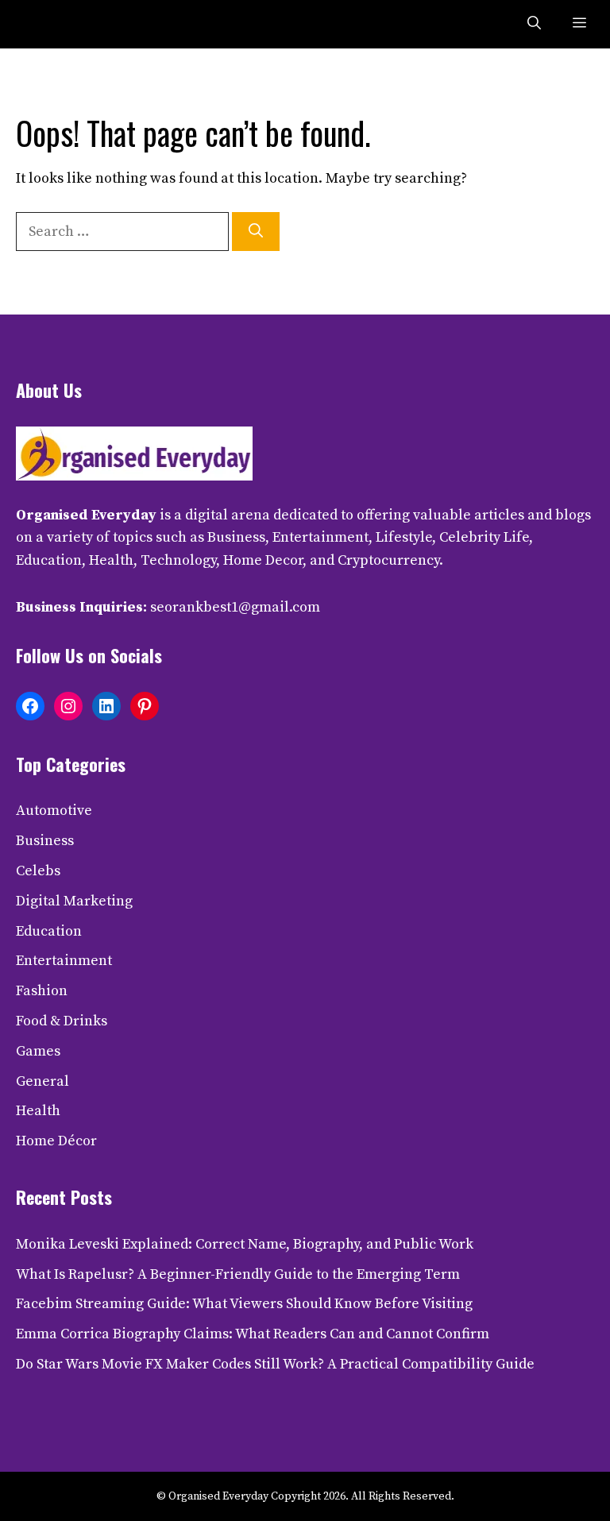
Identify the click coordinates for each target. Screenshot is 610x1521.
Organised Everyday (86, 515)
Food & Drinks (61, 1021)
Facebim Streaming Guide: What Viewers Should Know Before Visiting (244, 1304)
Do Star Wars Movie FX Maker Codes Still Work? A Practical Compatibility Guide (275, 1364)
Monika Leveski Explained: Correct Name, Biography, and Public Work (244, 1244)
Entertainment (64, 961)
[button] (534, 24)
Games (38, 1051)
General (42, 1081)
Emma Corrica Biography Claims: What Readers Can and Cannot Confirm (252, 1334)
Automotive (54, 810)
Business (45, 841)
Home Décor (56, 1141)
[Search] (256, 231)
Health (38, 1111)
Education (49, 931)
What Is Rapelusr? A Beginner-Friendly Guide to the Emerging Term (238, 1274)
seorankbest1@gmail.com (235, 607)
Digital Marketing (74, 901)
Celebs (38, 871)
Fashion (42, 991)
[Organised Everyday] (49, 24)
